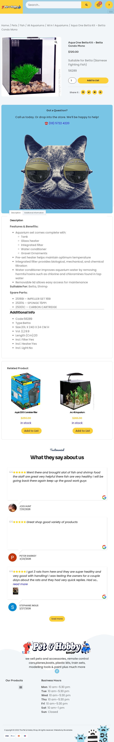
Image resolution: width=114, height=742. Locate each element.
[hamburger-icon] (111, 12)
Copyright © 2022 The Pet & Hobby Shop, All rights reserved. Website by (34, 730)
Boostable (68, 730)
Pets (14, 25)
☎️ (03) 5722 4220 (57, 123)
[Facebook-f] (57, 671)
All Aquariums (35, 25)
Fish (22, 25)
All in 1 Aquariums (57, 25)
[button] (56, 42)
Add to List (93, 80)
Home (5, 25)
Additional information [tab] (34, 213)
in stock (26, 418)
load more (57, 618)
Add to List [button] (31, 431)
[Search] (86, 4)
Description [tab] (16, 213)
